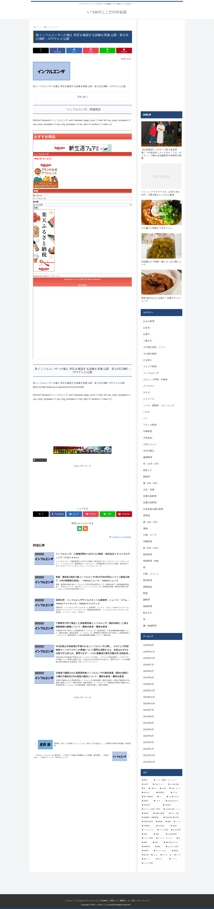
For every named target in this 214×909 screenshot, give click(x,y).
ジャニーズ (93, 901)
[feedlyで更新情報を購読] (79, 528)
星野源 (122, 901)
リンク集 (131, 901)
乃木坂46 (104, 901)
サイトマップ (142, 901)
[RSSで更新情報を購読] (85, 528)
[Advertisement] (82, 425)
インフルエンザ (41, 460)
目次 (80, 96)
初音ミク (113, 901)
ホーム (69, 901)
